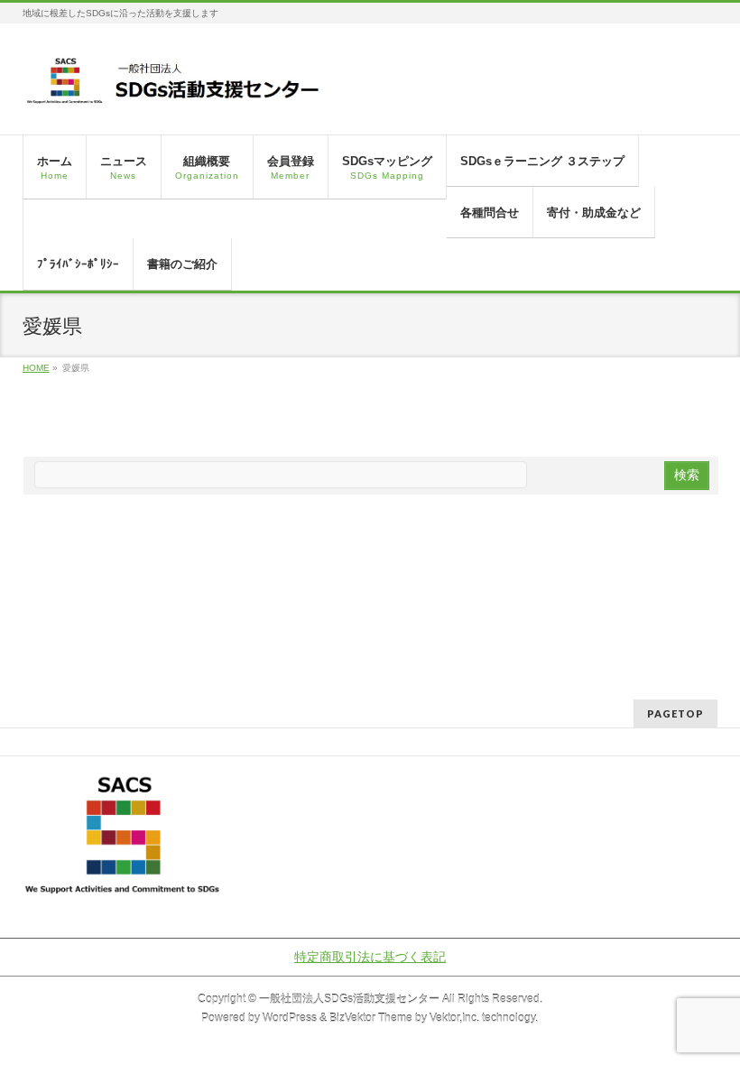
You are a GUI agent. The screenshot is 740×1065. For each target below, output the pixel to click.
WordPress (290, 1018)
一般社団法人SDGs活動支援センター (349, 999)
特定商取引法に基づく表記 (370, 956)
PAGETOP (675, 713)
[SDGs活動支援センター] (175, 87)
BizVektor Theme (370, 1018)
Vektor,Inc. (454, 1018)
